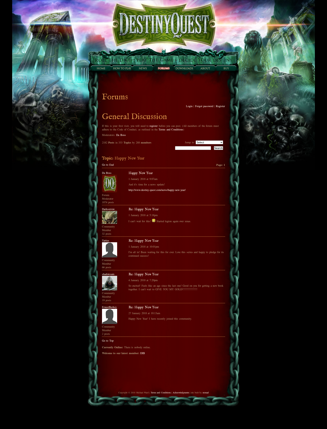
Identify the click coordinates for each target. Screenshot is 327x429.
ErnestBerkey (109, 307)
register (153, 126)
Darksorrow (108, 209)
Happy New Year (140, 173)
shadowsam (108, 274)
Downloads (184, 68)
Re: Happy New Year (143, 209)
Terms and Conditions (171, 129)
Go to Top (108, 340)
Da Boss (121, 135)
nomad (206, 392)
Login (189, 106)
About (205, 68)
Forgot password (204, 106)
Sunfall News (142, 68)
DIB (142, 353)
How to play (121, 68)
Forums (163, 68)
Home (101, 68)
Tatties (105, 240)
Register (220, 106)
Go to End (108, 164)
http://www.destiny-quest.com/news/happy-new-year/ (157, 190)
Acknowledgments (181, 392)
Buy (226, 68)
